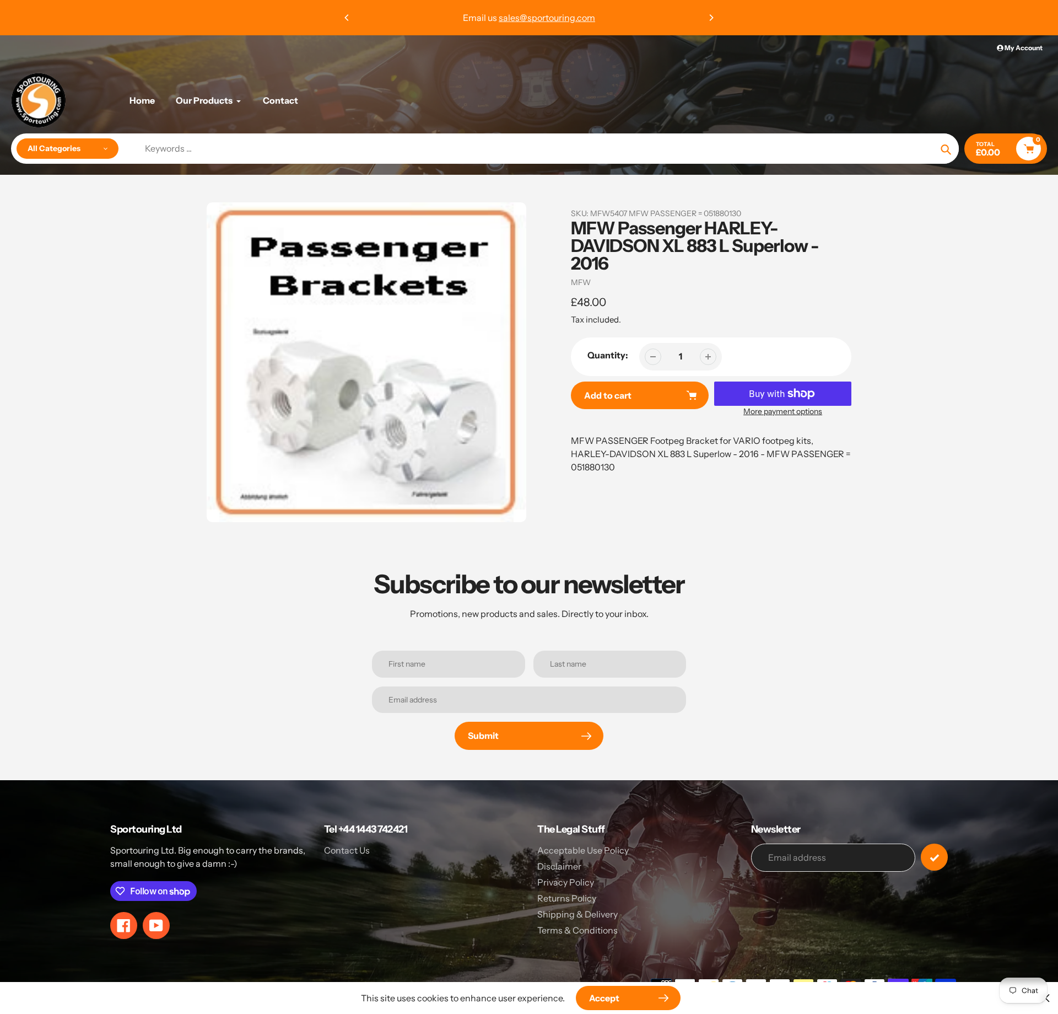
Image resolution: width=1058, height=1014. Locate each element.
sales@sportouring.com (547, 17)
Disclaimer (559, 866)
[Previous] (347, 17)
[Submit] (934, 857)
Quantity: (607, 355)
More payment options (782, 411)
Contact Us (347, 850)
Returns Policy (566, 898)
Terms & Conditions (577, 930)
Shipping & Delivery (577, 914)
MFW (581, 282)
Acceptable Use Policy (583, 850)
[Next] (710, 17)
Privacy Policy (565, 882)
